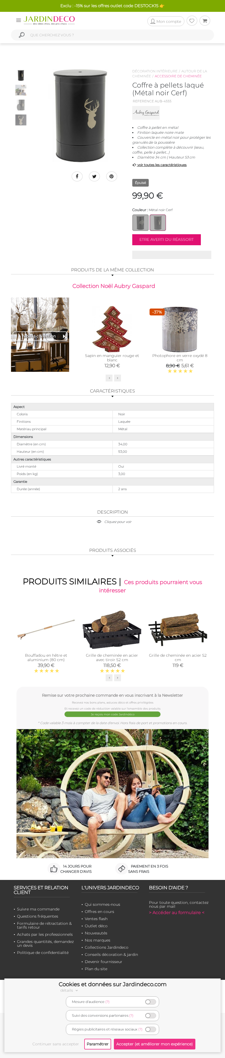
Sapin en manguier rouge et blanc (112, 357)
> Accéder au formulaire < (176, 912)
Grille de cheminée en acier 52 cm (178, 657)
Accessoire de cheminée (178, 76)
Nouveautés (96, 933)
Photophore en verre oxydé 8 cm (179, 357)
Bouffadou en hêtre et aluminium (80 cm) (46, 657)
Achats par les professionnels (45, 934)
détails (67, 990)
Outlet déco (96, 925)
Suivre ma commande (38, 909)
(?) (107, 1002)
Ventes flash (96, 918)
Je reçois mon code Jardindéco (112, 714)
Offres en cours (99, 911)
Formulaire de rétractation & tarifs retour (44, 925)
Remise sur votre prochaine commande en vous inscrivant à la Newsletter (112, 695)
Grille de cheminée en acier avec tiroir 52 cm (112, 657)
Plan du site (96, 968)
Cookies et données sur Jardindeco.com (113, 984)
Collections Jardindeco (106, 947)
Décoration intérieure (155, 71)
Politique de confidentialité (43, 952)
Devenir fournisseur (103, 961)
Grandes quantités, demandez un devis (45, 943)
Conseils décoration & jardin (111, 954)
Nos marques (97, 940)
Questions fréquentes (37, 916)
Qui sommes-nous (102, 904)
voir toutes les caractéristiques (162, 165)
